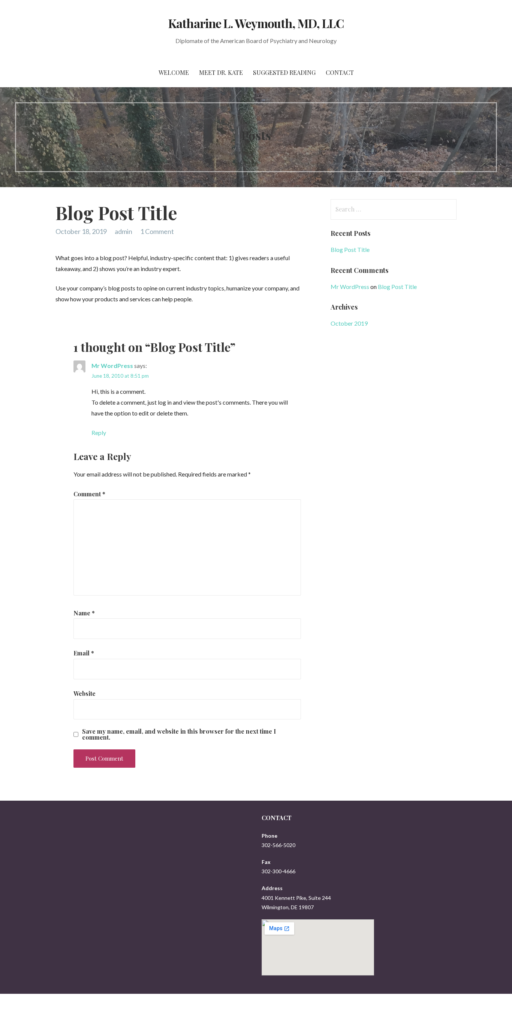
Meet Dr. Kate (221, 72)
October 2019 (349, 323)
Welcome (174, 72)
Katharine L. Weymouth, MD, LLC (255, 23)
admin (123, 231)
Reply (98, 432)
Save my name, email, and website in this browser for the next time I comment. (179, 734)
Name (84, 613)
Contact (340, 72)
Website (84, 693)
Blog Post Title (350, 249)
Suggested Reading (284, 72)
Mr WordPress (112, 365)
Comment (89, 494)
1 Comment (157, 231)
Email (83, 653)
